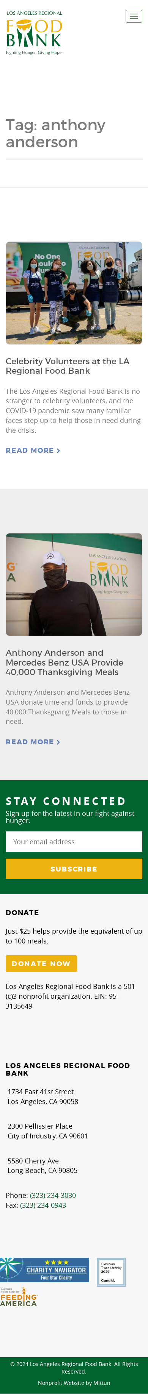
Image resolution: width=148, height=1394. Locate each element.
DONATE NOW (41, 963)
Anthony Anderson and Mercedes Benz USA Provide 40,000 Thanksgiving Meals (64, 662)
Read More (31, 450)
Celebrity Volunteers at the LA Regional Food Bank (67, 366)
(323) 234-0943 (43, 1205)
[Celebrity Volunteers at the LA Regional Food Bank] (74, 293)
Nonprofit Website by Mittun (74, 1382)
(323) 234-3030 (53, 1195)
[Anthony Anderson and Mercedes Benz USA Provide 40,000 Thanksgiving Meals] (74, 584)
